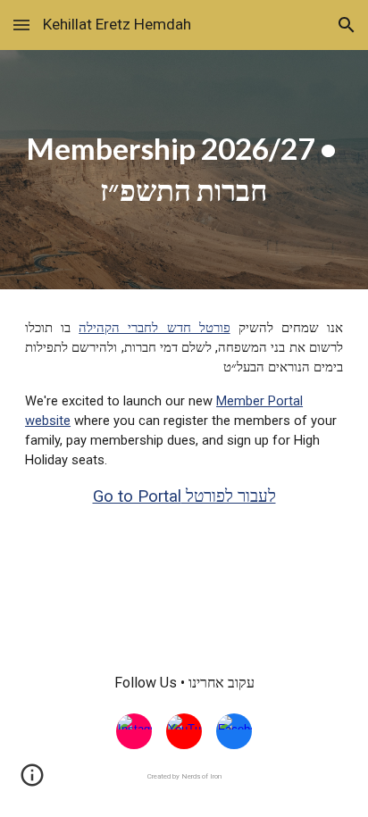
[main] (184, 169)
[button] (21, 24)
